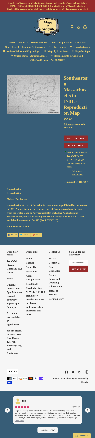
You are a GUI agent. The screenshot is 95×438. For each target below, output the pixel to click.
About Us (31, 267)
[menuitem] (12, 42)
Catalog (30, 262)
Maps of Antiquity (68, 378)
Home (29, 258)
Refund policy (56, 298)
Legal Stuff (32, 283)
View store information (77, 173)
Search (52, 258)
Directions (31, 271)
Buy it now (76, 145)
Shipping (68, 124)
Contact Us (54, 262)
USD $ (12, 371)
